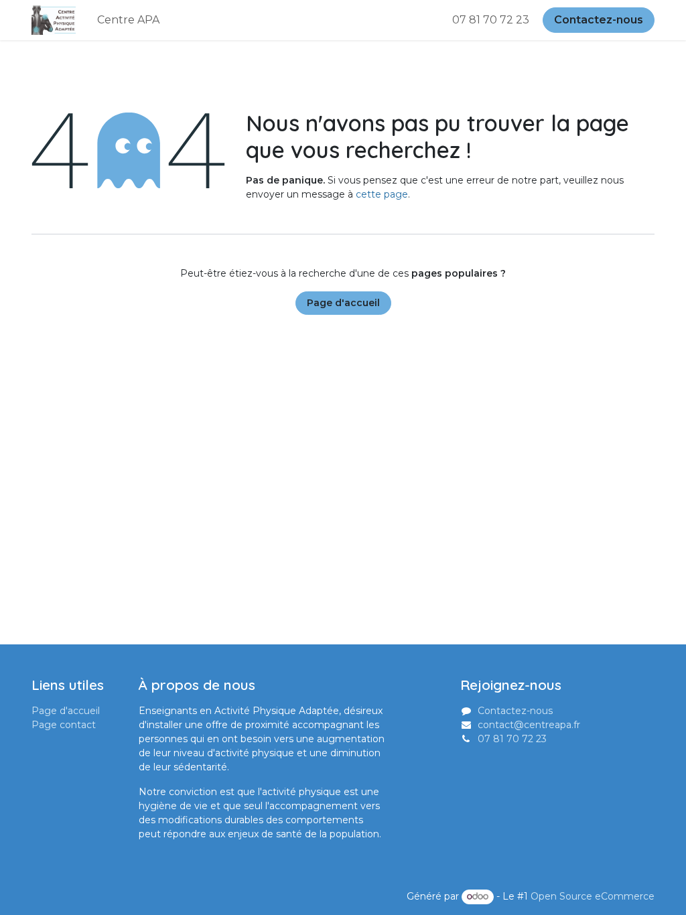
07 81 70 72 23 (492, 19)
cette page (382, 194)
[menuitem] (128, 20)
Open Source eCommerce (593, 896)
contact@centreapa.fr (529, 725)
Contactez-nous (598, 19)
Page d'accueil (343, 303)
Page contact (63, 725)
